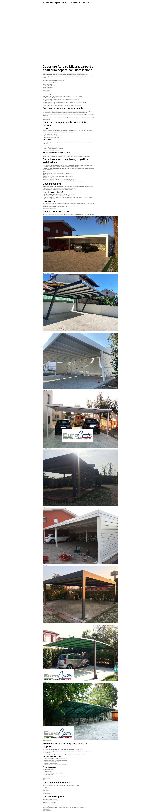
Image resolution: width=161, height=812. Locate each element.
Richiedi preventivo (47, 88)
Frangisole (45, 792)
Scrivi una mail (46, 91)
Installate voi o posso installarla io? (50, 799)
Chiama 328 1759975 (47, 90)
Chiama (44, 779)
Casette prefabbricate (47, 793)
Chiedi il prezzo (46, 778)
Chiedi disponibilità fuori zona (49, 208)
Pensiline (45, 787)
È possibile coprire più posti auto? (50, 801)
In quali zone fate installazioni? (49, 802)
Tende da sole (46, 790)
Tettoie (44, 789)
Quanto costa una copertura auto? (50, 804)
